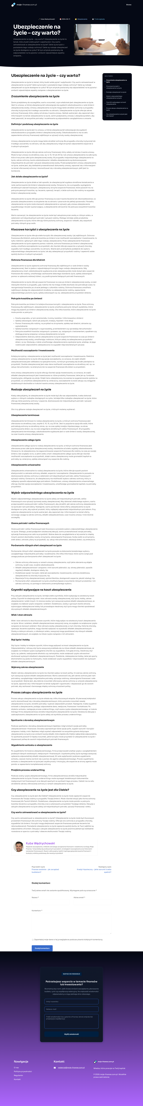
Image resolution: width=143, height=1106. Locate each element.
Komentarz (37, 911)
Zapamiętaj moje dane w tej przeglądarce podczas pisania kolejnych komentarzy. (68, 939)
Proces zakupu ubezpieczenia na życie (117, 109)
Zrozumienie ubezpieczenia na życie (116, 81)
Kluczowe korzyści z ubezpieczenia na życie (114, 87)
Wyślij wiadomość (71, 1034)
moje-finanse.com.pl (106, 1062)
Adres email (79, 897)
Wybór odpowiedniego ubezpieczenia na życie (114, 97)
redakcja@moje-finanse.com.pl (71, 1068)
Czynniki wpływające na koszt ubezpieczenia (116, 103)
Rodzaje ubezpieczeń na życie (116, 92)
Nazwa (35, 897)
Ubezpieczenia (82, 19)
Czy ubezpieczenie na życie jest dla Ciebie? (116, 115)
